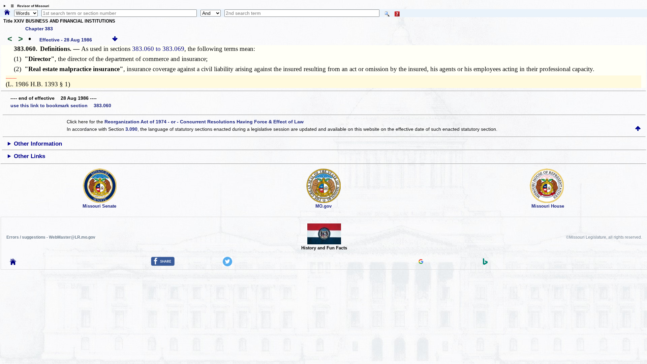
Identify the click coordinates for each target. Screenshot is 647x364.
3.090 (131, 129)
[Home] (7, 12)
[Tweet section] (227, 264)
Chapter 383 (39, 28)
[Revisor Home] (13, 263)
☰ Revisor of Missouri (28, 6)
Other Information (38, 144)
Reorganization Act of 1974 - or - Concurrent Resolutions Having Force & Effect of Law (204, 121)
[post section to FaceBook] (163, 264)
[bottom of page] (115, 39)
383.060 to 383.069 (158, 48)
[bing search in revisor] (485, 263)
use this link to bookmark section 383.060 (60, 105)
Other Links (29, 156)
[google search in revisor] (421, 262)
